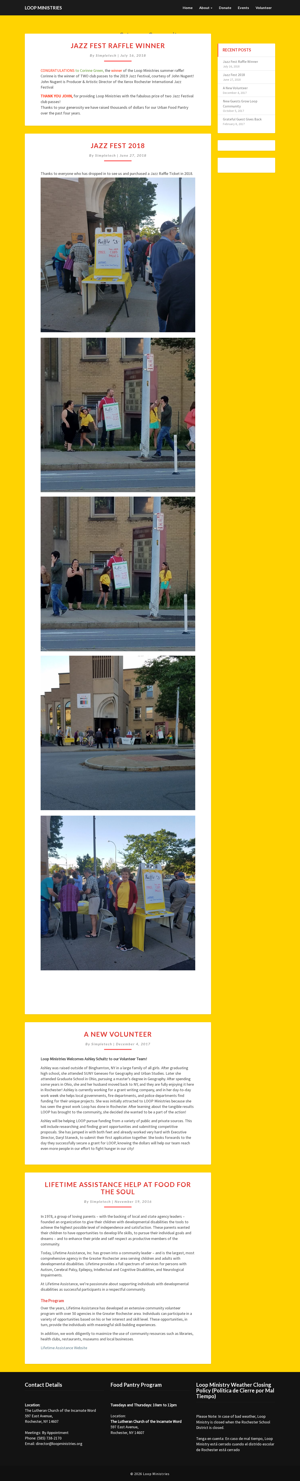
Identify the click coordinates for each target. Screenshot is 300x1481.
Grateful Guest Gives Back (242, 119)
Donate (225, 7)
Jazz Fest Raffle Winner (118, 45)
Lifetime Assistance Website (64, 1347)
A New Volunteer (118, 1034)
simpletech (106, 55)
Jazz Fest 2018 (118, 145)
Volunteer (264, 7)
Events (243, 7)
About (204, 7)
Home (188, 7)
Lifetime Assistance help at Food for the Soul (118, 1188)
